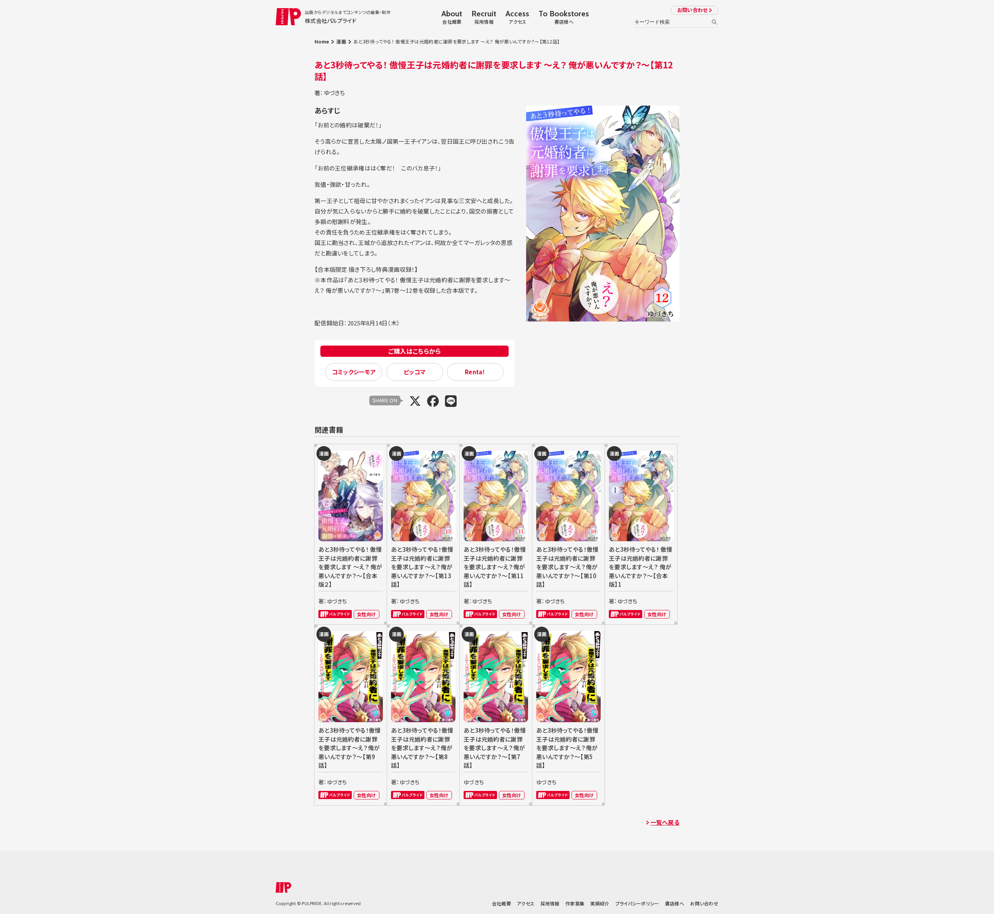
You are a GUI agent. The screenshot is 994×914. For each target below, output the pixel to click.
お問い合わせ (692, 10)
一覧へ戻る (664, 822)
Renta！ (475, 372)
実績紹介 (599, 903)
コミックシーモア (354, 372)
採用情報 (550, 903)
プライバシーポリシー (637, 903)
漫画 (341, 41)
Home (322, 41)
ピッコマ (414, 372)
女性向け (366, 614)
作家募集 (574, 903)
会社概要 (501, 903)
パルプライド (335, 614)
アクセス (525, 903)
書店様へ (674, 903)
